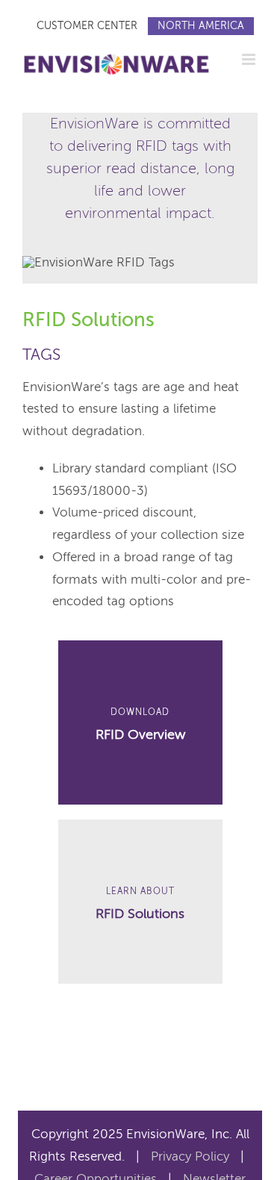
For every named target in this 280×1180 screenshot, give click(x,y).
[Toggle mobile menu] (250, 59)
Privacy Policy (190, 1156)
